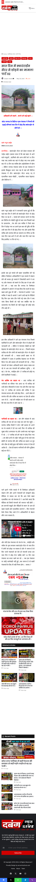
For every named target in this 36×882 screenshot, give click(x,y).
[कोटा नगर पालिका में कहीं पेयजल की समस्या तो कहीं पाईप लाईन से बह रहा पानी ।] (9, 653)
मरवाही (4, 61)
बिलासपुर (24, 58)
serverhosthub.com (24, 865)
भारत (30, 58)
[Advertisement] (18, 33)
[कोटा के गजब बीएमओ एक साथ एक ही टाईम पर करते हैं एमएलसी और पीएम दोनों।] (7, 806)
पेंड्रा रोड (17, 58)
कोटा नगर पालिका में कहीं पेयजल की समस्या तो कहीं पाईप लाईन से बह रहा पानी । (9, 663)
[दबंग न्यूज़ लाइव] (10, 8)
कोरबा (11, 58)
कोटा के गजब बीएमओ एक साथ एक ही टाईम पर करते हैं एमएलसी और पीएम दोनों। (24, 805)
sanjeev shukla (8, 78)
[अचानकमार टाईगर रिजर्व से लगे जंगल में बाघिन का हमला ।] (26, 677)
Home (5, 54)
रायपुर (9, 61)
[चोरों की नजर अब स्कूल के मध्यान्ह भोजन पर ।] (9, 677)
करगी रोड (18, 54)
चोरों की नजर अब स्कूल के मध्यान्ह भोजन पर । (9, 685)
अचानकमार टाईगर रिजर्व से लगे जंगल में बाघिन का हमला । (19, 2)
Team (23, 868)
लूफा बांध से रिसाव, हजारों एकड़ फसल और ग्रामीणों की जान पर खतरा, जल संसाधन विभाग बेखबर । (26, 663)
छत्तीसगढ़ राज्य (11, 54)
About (18, 868)
